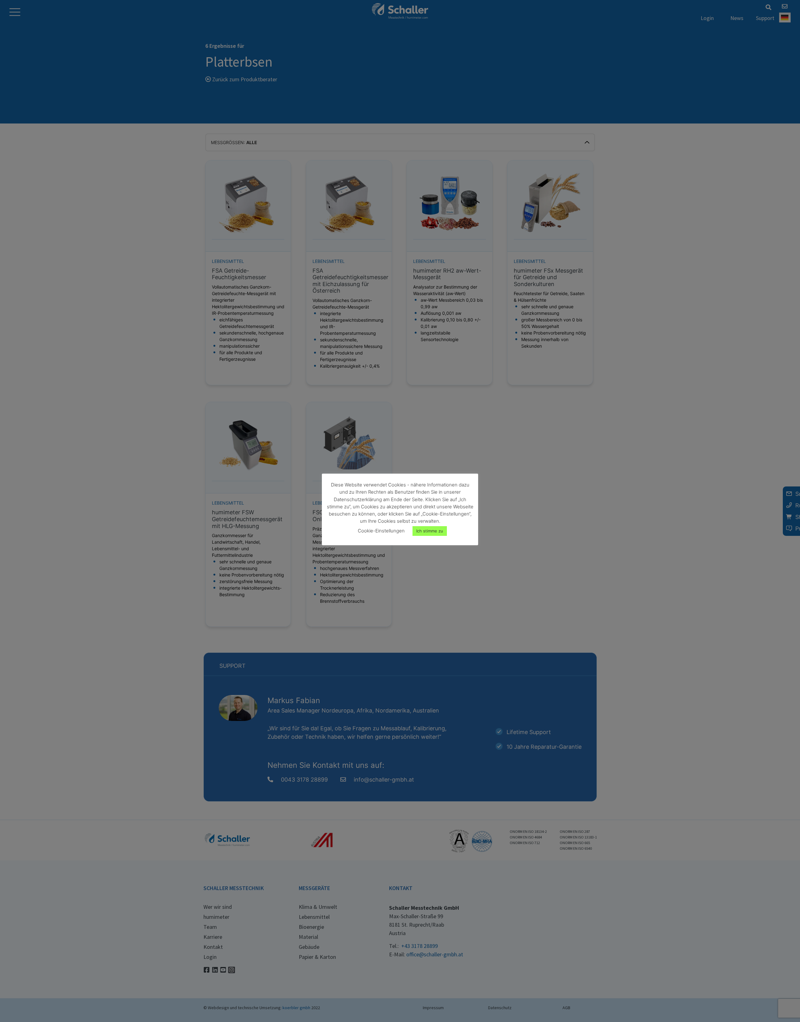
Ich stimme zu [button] (429, 530)
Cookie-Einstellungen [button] (381, 531)
